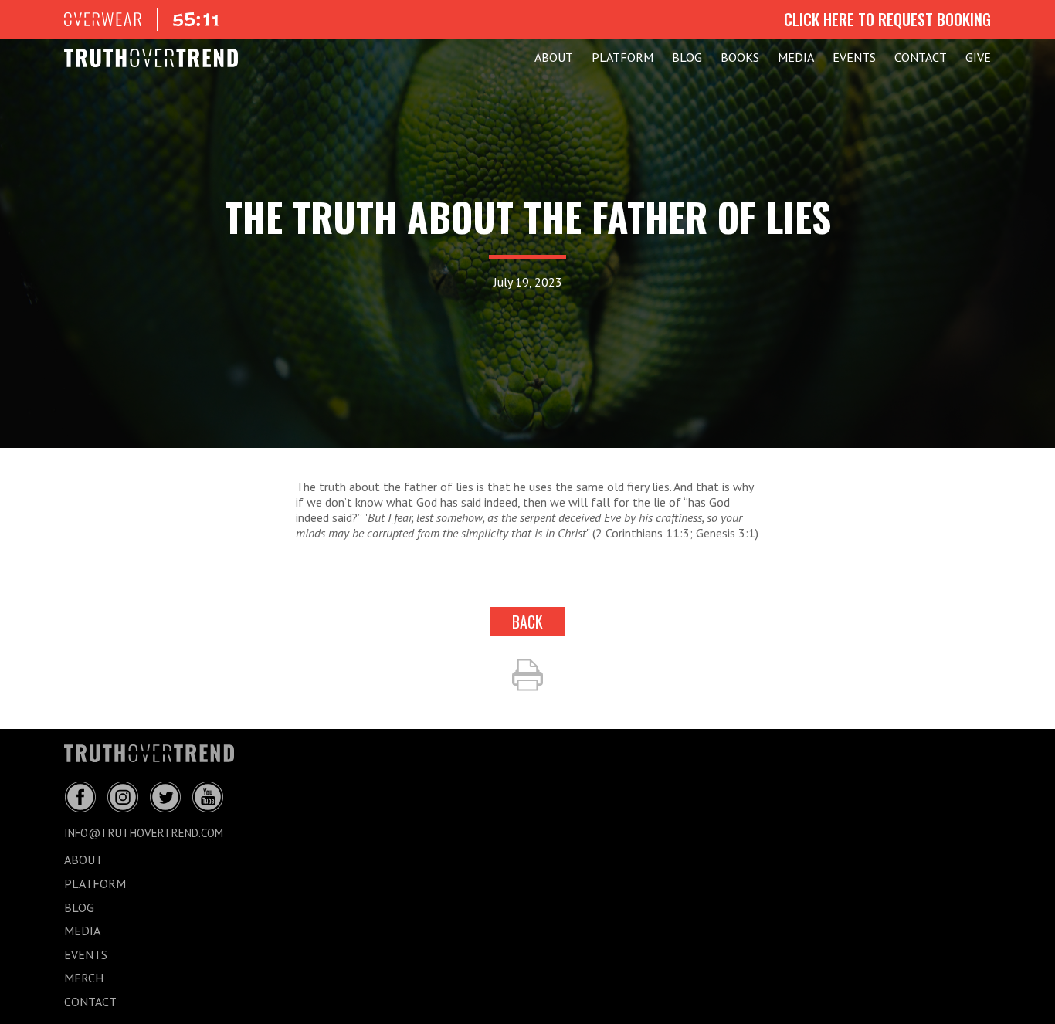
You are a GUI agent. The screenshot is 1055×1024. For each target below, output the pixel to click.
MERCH (83, 977)
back (527, 621)
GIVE (978, 57)
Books (740, 57)
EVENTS (854, 57)
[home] (151, 58)
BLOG (687, 57)
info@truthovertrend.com (143, 833)
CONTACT (920, 57)
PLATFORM (622, 57)
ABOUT (553, 57)
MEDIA (796, 57)
